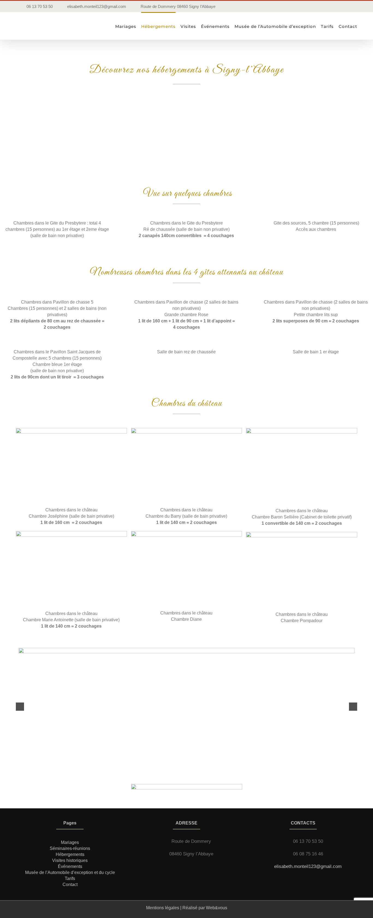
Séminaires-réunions (70, 848)
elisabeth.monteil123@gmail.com (308, 866)
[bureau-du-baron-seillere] (301, 430)
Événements (70, 866)
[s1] (186, 650)
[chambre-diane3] (186, 533)
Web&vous (216, 907)
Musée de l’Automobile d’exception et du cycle (70, 872)
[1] (71, 430)
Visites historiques (70, 860)
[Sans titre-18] (186, 430)
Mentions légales (162, 907)
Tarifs (70, 878)
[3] (71, 533)
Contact (70, 884)
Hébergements (70, 854)
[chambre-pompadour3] (301, 534)
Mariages (70, 842)
